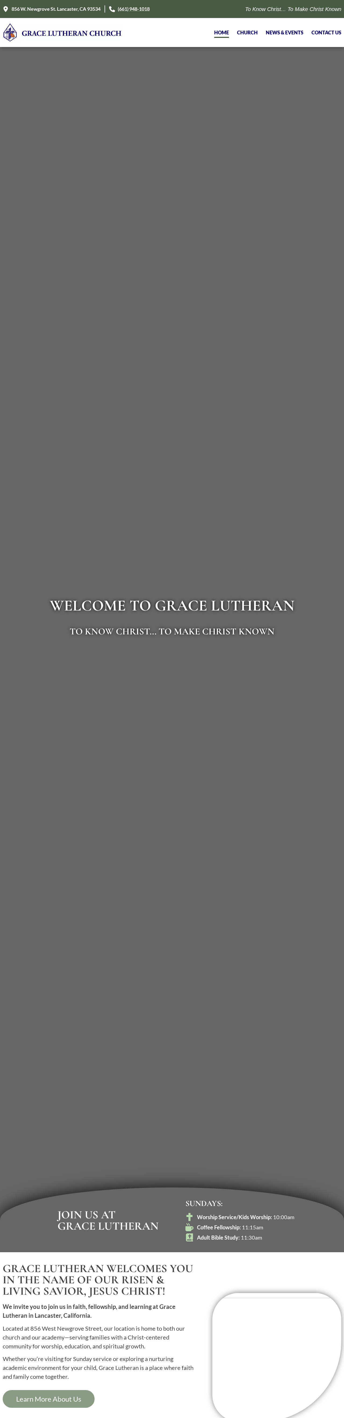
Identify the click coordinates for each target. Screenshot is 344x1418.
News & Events (284, 32)
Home (221, 32)
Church (247, 32)
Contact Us (326, 32)
